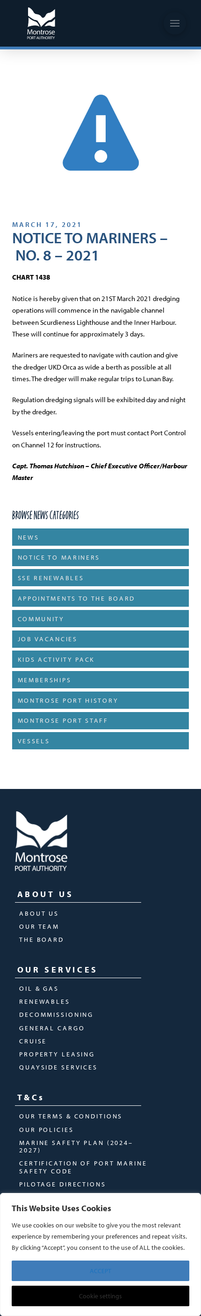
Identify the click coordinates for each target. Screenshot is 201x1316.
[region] (100, 1254)
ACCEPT (100, 1271)
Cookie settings (100, 1296)
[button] (175, 23)
